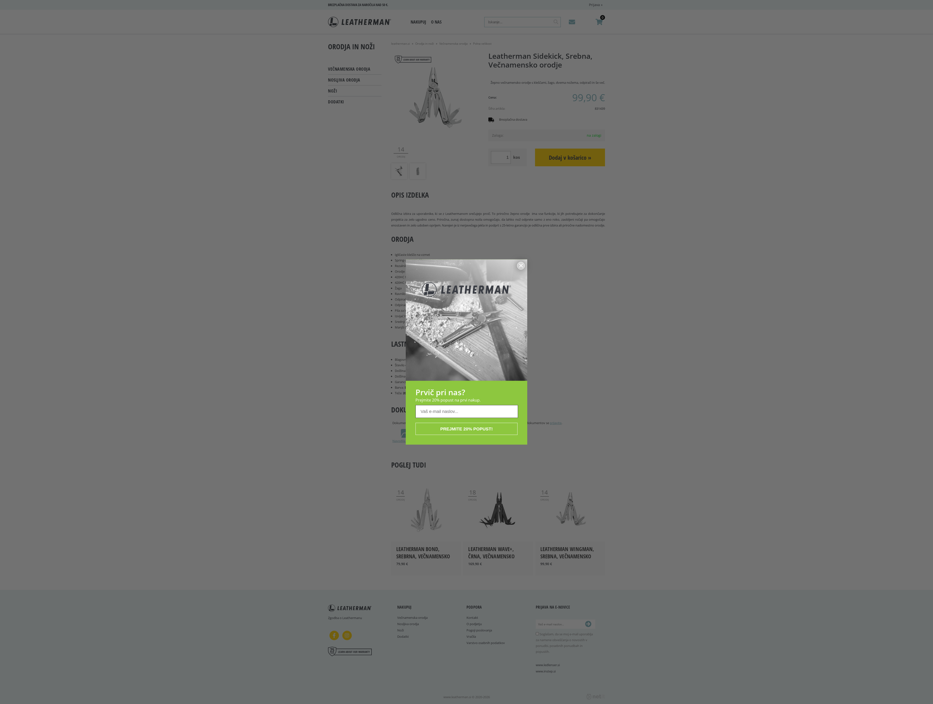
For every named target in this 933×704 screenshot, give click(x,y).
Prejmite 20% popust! (466, 429)
